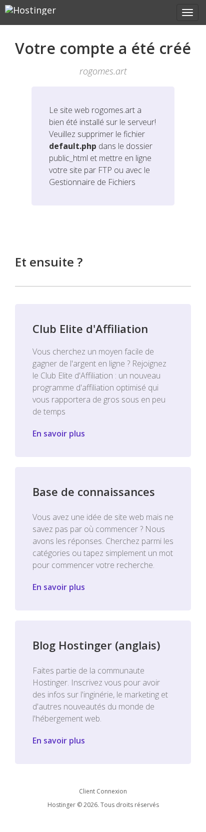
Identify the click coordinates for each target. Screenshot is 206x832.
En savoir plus (58, 433)
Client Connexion (103, 791)
